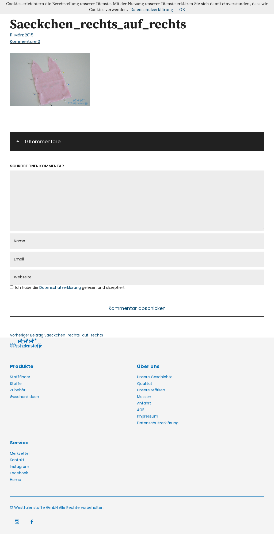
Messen (144, 396)
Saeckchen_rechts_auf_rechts (56, 335)
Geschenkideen (24, 396)
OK (182, 9)
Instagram (19, 466)
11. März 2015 (21, 35)
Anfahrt (144, 403)
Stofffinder (20, 377)
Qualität (144, 383)
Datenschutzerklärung (60, 287)
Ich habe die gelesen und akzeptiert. (70, 287)
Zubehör (17, 390)
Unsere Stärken (151, 390)
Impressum (147, 416)
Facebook (19, 473)
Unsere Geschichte (155, 377)
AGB (140, 409)
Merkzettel (19, 453)
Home (15, 479)
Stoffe (16, 383)
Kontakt (17, 460)
